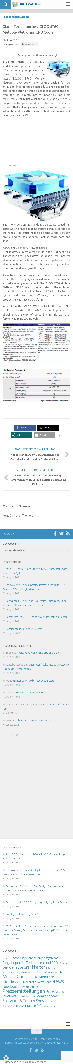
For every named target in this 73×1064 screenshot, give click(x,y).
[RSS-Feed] (67, 533)
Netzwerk (44, 982)
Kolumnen (50, 968)
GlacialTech (29, 44)
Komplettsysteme (16, 972)
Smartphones (47, 996)
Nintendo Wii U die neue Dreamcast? (34, 680)
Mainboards (53, 972)
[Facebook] (55, 533)
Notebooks (11, 986)
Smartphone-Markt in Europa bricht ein (37, 652)
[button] (25, 428)
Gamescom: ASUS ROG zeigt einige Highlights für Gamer (36, 616)
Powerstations (29, 986)
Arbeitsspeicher (24, 958)
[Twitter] (61, 533)
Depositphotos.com (56, 1042)
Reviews (9, 996)
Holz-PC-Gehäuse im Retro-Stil (32, 692)
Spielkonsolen (14, 1005)
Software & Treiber (19, 1000)
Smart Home (26, 996)
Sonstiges (44, 1001)
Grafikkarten (35, 967)
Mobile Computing (20, 976)
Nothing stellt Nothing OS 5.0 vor (24, 628)
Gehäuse (16, 967)
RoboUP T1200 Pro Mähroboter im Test (37, 720)
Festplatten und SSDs (42, 962)
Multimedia (13, 981)
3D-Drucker (7, 958)
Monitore (46, 977)
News (57, 981)
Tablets (31, 1005)
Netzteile (29, 982)
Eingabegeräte (14, 963)
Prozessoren (56, 991)
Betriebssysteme (46, 958)
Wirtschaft (46, 1005)
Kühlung (37, 972)
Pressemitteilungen (16, 16)
